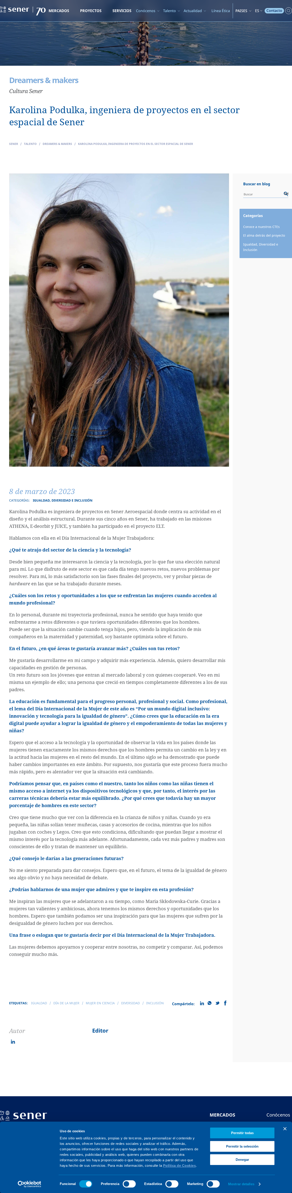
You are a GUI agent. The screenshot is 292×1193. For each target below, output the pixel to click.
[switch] (129, 1184)
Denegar (242, 1160)
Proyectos (91, 10)
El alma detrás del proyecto (264, 235)
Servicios (121, 10)
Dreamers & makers (57, 144)
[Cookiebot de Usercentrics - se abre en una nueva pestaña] (30, 1184)
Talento (169, 10)
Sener (13, 144)
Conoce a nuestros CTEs (261, 227)
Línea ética (220, 10)
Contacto (274, 10)
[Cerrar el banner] (285, 1128)
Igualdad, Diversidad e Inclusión (260, 247)
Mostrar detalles (241, 1184)
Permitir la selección (242, 1146)
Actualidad (193, 10)
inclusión (155, 1003)
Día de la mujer (66, 1003)
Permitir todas (242, 1133)
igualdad (39, 1003)
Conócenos (145, 10)
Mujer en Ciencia (100, 1003)
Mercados (59, 10)
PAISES (241, 10)
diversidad (130, 1003)
